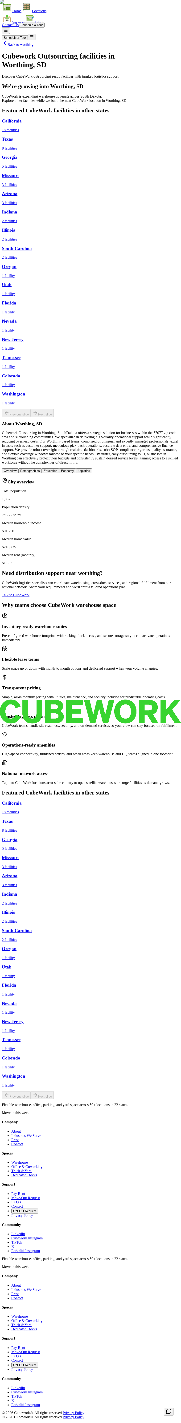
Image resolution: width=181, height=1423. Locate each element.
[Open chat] (168, 1411)
